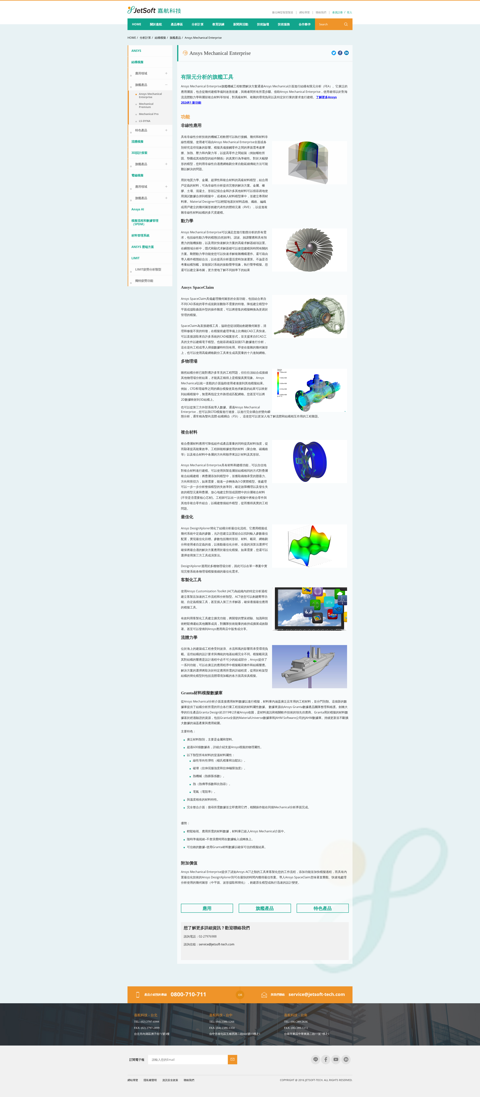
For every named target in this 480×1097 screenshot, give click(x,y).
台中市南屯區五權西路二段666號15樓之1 (234, 1033)
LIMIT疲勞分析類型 (148, 269)
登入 (349, 12)
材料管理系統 (140, 235)
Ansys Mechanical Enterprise (203, 37)
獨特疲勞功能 (144, 281)
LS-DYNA (144, 121)
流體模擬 (137, 141)
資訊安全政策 (170, 1080)
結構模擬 (160, 37)
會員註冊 (337, 12)
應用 (207, 908)
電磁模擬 (137, 175)
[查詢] (346, 24)
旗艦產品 (175, 37)
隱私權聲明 (150, 1080)
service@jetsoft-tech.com (216, 944)
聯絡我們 (189, 1080)
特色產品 (141, 130)
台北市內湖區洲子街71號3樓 (152, 1033)
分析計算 (145, 37)
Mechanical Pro (149, 114)
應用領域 (141, 73)
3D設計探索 (139, 153)
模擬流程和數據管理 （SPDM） (146, 222)
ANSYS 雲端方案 (142, 247)
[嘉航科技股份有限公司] (154, 7)
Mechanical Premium (146, 105)
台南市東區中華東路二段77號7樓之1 (306, 1033)
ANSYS (136, 51)
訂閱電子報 (136, 1060)
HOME (132, 37)
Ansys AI (137, 209)
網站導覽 (133, 1080)
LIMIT (135, 258)
